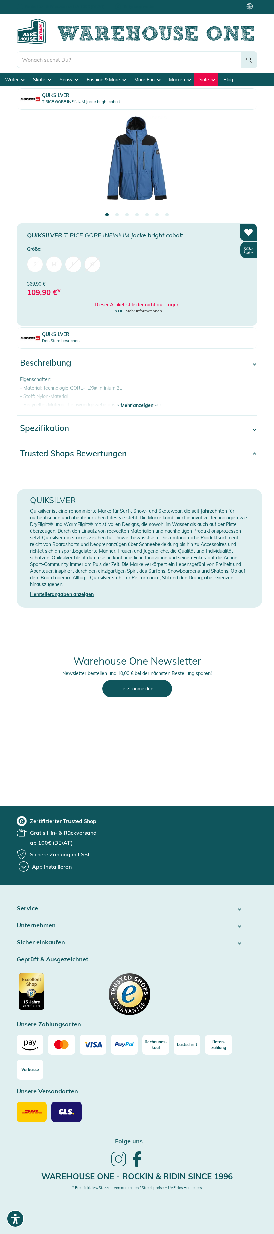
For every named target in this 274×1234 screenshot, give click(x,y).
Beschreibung (45, 363)
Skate (40, 80)
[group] (56, 821)
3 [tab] (127, 215)
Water (12, 80)
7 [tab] (167, 215)
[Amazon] (30, 1045)
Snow (67, 80)
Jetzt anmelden (137, 689)
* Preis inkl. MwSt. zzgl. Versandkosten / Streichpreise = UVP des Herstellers (137, 1187)
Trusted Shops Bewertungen (73, 453)
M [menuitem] (54, 264)
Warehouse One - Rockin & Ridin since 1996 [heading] (137, 1176)
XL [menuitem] (92, 264)
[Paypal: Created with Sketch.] (124, 1045)
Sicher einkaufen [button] (41, 942)
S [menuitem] (35, 264)
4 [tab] (137, 215)
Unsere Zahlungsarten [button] (49, 1024)
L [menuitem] (73, 264)
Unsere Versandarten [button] (47, 1091)
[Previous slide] (28, 164)
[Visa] (93, 1045)
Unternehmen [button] (36, 925)
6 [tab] (157, 215)
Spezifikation (44, 428)
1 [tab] (107, 215)
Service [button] (27, 908)
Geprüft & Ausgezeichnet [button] (52, 959)
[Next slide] (245, 164)
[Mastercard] (61, 1045)
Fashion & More (104, 80)
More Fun (145, 80)
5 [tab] (147, 215)
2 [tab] (117, 215)
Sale (204, 80)
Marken (177, 80)
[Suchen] (249, 59)
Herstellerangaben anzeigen (62, 594)
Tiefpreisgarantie (138, 6)
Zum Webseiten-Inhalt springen (34, 3)
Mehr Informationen (144, 310)
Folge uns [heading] (129, 1141)
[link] (118, 1166)
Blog (228, 80)
